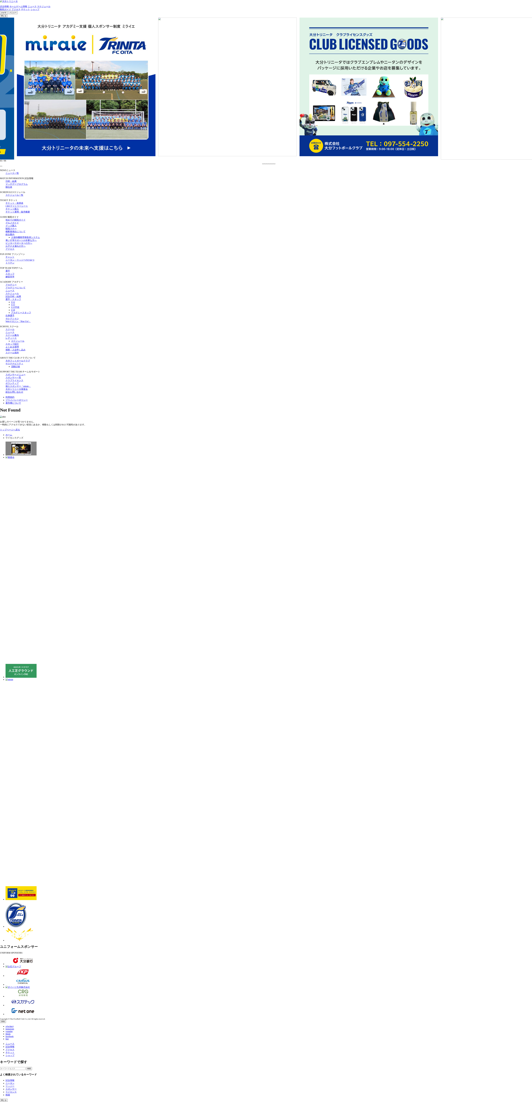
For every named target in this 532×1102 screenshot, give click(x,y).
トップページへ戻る (10, 430)
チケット (25, 9)
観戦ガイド (5, 9)
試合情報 (4, 6)
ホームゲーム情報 (18, 6)
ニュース (32, 6)
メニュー (12, 13)
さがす (4, 13)
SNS (3, 1022)
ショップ (34, 9)
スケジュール (43, 6)
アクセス (16, 9)
